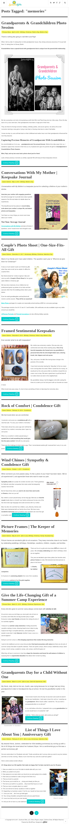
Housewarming (49, 536)
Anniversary (28, 254)
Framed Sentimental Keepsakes (28, 331)
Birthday (22, 32)
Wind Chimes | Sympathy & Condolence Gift (25, 462)
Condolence (27, 410)
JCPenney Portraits (7, 314)
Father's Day (35, 32)
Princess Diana (6, 32)
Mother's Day (43, 32)
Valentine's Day (48, 254)
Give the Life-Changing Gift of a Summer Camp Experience (28, 597)
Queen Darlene (6, 182)
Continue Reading (8, 163)
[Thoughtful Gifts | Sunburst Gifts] (15, 5)
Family (42, 536)
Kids (43, 604)
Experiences (37, 604)
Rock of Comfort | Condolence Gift (31, 405)
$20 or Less (24, 536)
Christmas (28, 32)
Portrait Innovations (22, 314)
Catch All (32, 681)
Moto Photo (5, 303)
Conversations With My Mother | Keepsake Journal (29, 174)
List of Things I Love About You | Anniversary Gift (30, 732)
